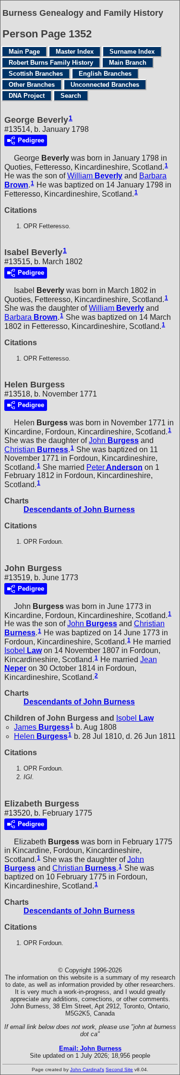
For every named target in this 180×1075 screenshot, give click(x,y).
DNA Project (27, 95)
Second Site (119, 1069)
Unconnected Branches (105, 84)
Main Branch (127, 62)
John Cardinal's (87, 1069)
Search (70, 95)
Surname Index (132, 51)
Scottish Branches (36, 73)
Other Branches (32, 84)
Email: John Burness (90, 1048)
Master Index (75, 51)
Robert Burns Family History (51, 62)
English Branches (105, 73)
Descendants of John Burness (79, 509)
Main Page (24, 51)
